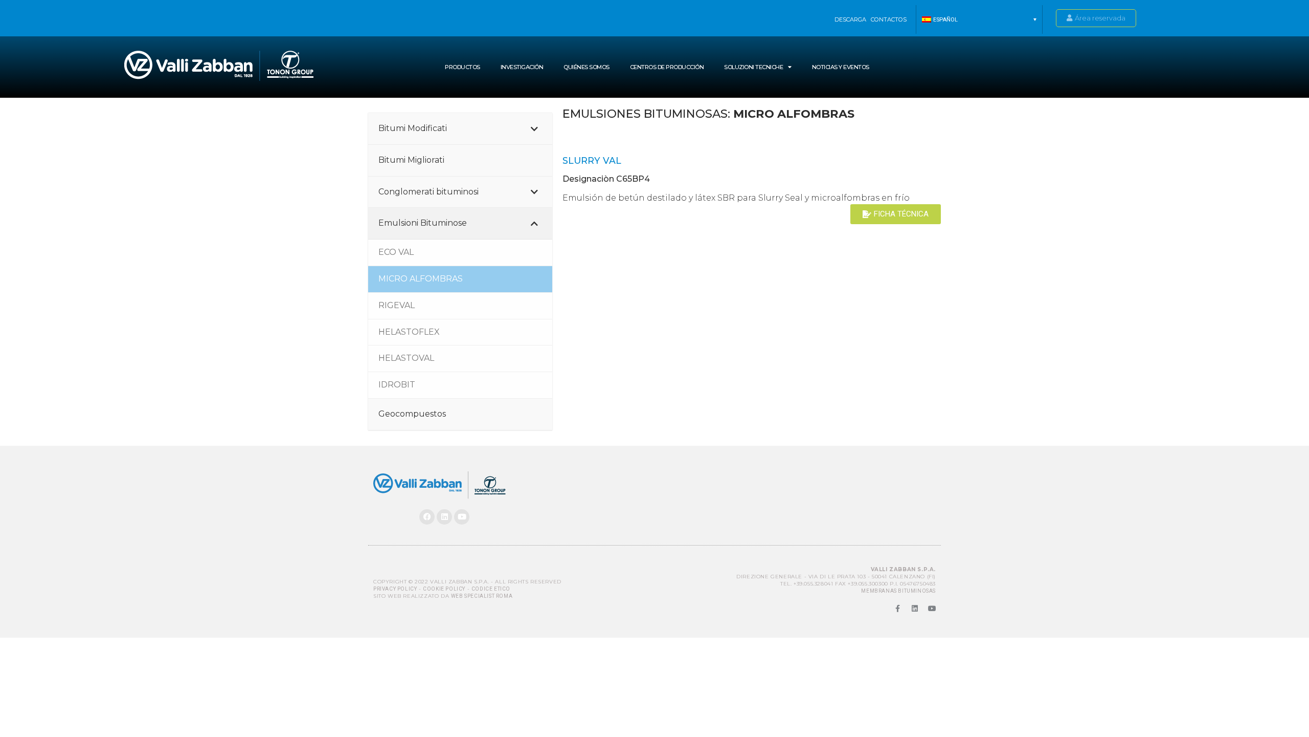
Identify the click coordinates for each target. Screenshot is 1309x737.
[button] (979, 19)
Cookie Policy (444, 589)
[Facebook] (427, 517)
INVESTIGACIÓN (522, 67)
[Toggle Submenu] (534, 128)
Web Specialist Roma (481, 596)
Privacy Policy (395, 589)
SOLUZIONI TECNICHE (753, 67)
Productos (462, 67)
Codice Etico (490, 589)
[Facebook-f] (897, 608)
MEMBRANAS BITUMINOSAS (898, 591)
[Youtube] (461, 517)
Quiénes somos (586, 67)
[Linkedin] (444, 517)
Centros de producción (667, 67)
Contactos (889, 19)
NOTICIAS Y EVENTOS (840, 67)
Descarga (850, 19)
